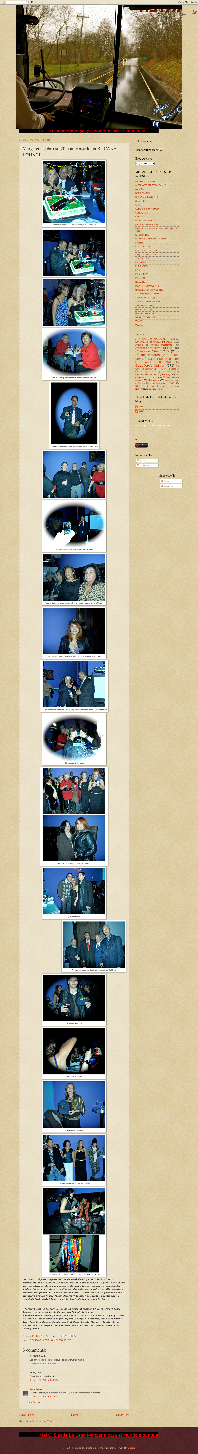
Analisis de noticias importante (156, 341)
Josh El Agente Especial (148, 372)
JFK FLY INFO (142, 258)
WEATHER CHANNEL (145, 317)
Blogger (131, 1448)
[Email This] (63, 1336)
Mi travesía (153, 380)
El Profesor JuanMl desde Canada (150, 239)
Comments (144, 465)
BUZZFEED (140, 201)
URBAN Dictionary (143, 309)
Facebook (139, 243)
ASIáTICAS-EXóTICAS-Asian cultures (157, 339)
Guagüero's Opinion (150, 365)
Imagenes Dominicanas (145, 254)
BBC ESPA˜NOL (142, 193)
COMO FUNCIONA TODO (147, 209)
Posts (142, 460)
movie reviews (153, 389)
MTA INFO (140, 278)
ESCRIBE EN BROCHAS (146, 224)
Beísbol (170, 348)
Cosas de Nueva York (152, 351)
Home (75, 1414)
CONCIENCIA (141, 213)
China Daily (140, 217)
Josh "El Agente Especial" (168, 369)
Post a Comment (34, 1402)
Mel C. (35, 1336)
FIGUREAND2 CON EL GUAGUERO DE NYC (50, 1340)
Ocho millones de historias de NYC (156, 383)
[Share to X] (68, 1336)
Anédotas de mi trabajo (148, 347)
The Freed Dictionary (144, 305)
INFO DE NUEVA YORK (146, 250)
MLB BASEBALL (143, 266)
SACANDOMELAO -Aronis (147, 294)
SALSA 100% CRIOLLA (146, 298)
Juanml (33, 1389)
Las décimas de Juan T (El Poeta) (152, 374)
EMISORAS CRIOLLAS (146, 221)
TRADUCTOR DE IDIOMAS (147, 301)
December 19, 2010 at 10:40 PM (44, 1380)
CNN (137, 205)
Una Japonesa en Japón (146, 313)
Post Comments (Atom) (42, 1421)
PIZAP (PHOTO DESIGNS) (147, 286)
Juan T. (141, 407)
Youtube (139, 325)
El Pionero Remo (143, 235)
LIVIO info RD (141, 262)
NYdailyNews (141, 282)
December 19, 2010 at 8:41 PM (43, 1364)
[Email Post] (53, 1336)
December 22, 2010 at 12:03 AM (44, 1396)
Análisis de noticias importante (153, 344)
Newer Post (26, 1414)
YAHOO (138, 321)
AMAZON (139, 189)
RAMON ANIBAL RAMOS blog (149, 290)
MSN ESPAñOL (142, 274)
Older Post (122, 1414)
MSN (137, 270)
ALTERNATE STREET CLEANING (150, 185)
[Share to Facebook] (71, 1336)
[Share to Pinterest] (74, 1336)
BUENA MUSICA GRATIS (147, 197)
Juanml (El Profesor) (168, 372)
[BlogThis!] (65, 1336)
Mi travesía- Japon (172, 380)
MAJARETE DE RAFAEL (146, 181)
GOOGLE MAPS (143, 246)
